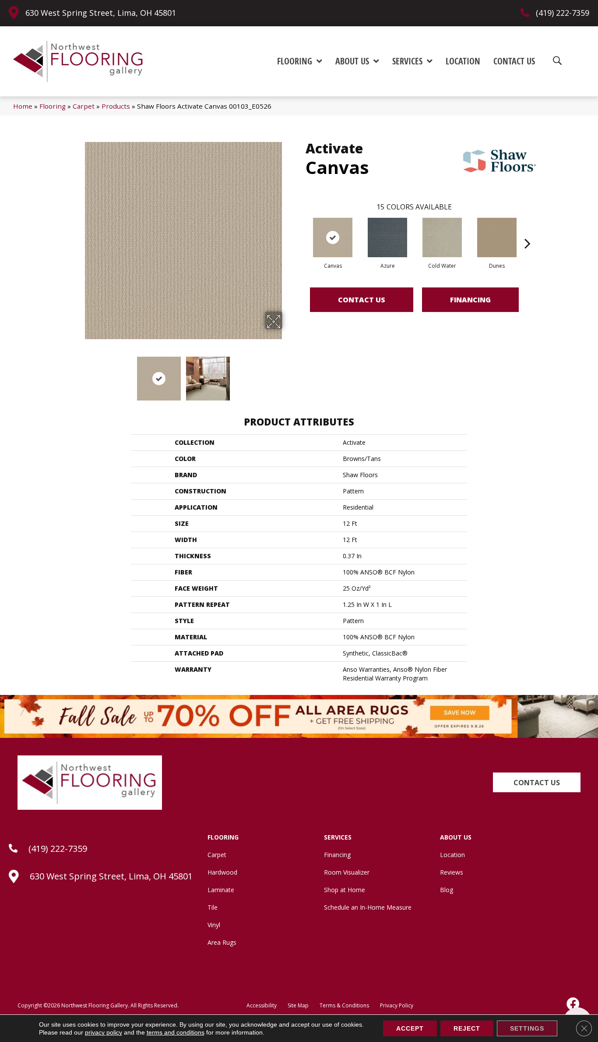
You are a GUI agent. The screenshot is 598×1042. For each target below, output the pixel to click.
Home (22, 106)
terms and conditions (175, 1032)
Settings (527, 1028)
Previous (79, 374)
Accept (410, 1028)
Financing (470, 300)
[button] (536, 782)
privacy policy (103, 1032)
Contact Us (361, 300)
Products (116, 106)
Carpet (84, 106)
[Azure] (387, 237)
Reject (467, 1028)
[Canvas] (333, 237)
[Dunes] (497, 237)
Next (288, 374)
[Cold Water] (442, 237)
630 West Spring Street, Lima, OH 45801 (100, 12)
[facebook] (573, 1004)
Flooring (52, 106)
